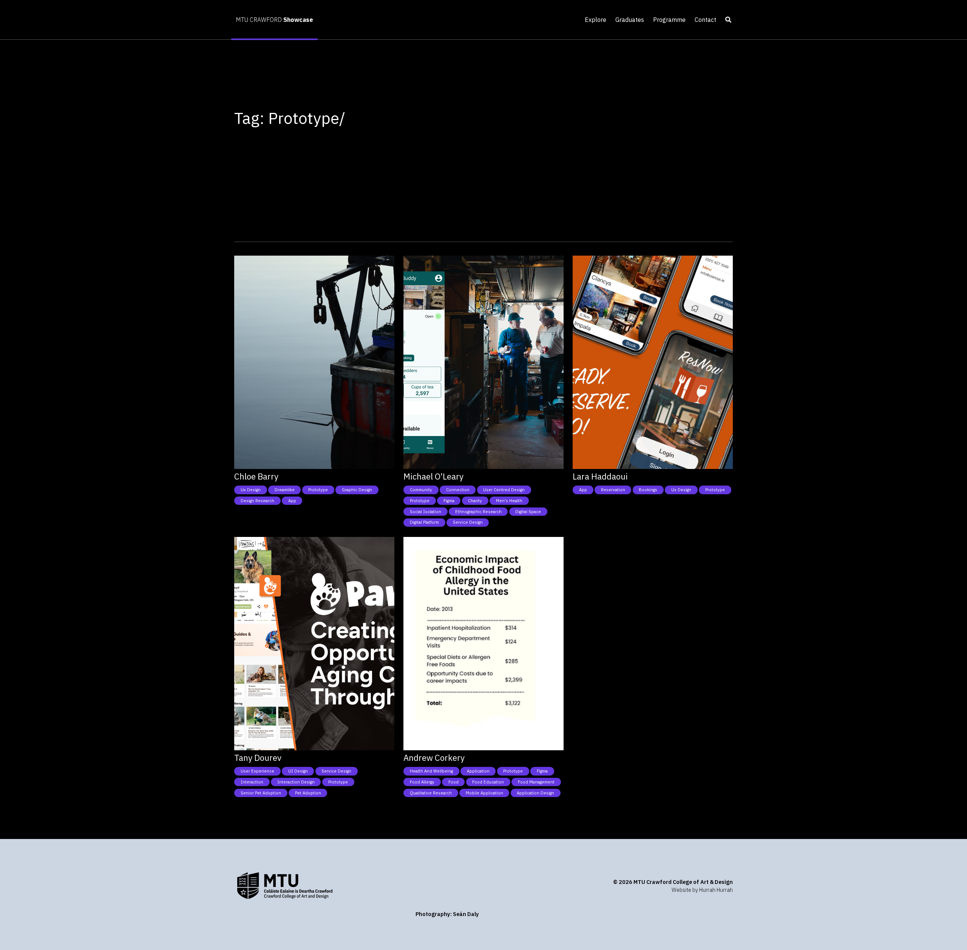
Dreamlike (285, 489)
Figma (448, 500)
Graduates (629, 19)
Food (453, 782)
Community (421, 489)
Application (478, 771)
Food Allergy (422, 782)
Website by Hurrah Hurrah (702, 889)
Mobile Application (484, 793)
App (292, 500)
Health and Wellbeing (431, 771)
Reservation (613, 489)
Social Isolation (425, 511)
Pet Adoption (308, 793)
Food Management (536, 782)
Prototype (318, 489)
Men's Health (509, 500)
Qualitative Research (431, 793)
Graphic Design (357, 489)
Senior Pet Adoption (261, 793)
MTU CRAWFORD (274, 19)
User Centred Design (504, 489)
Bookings (648, 489)
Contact (705, 19)
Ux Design (251, 489)
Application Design (535, 793)
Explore (595, 19)
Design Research (257, 500)
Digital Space (528, 511)
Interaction (252, 782)
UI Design (298, 771)
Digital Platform (424, 522)
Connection (458, 489)
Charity (475, 500)
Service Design (468, 522)
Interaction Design (296, 782)
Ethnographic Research (478, 511)
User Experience (257, 771)
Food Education (488, 782)
